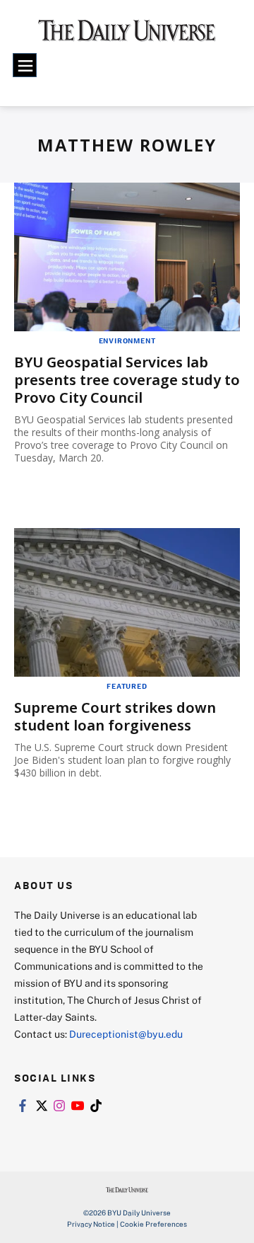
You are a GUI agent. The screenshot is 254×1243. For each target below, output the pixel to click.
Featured (127, 686)
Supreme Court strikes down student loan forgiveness (115, 716)
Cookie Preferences (153, 1224)
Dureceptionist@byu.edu (126, 1034)
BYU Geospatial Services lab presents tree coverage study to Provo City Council (127, 380)
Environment (127, 340)
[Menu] (25, 65)
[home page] (127, 35)
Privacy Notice (91, 1224)
